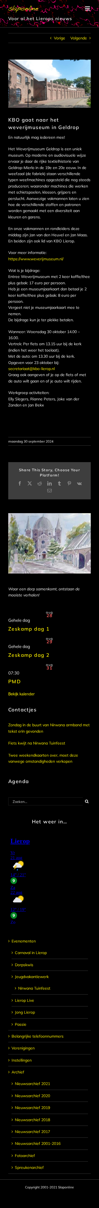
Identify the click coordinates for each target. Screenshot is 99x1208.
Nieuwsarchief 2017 (32, 1131)
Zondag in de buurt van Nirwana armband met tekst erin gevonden (49, 727)
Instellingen (22, 1060)
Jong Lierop (25, 1012)
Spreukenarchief (29, 1167)
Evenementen (24, 941)
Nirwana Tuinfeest (34, 988)
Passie (20, 1024)
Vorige (59, 38)
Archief (18, 1072)
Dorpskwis (24, 964)
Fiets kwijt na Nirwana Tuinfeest (36, 743)
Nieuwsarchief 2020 (32, 1095)
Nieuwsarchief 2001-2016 (38, 1143)
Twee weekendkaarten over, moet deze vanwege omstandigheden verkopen (43, 758)
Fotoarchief (25, 1155)
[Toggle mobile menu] (88, 8)
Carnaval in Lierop (31, 952)
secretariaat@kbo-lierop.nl (31, 368)
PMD (14, 681)
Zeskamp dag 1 (29, 629)
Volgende (78, 38)
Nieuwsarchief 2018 (32, 1119)
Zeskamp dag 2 (29, 655)
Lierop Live (24, 1000)
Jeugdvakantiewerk (32, 976)
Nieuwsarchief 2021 (32, 1083)
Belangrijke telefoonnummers (38, 1036)
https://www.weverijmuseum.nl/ (36, 258)
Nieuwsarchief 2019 (32, 1107)
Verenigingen (23, 1048)
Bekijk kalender (21, 694)
